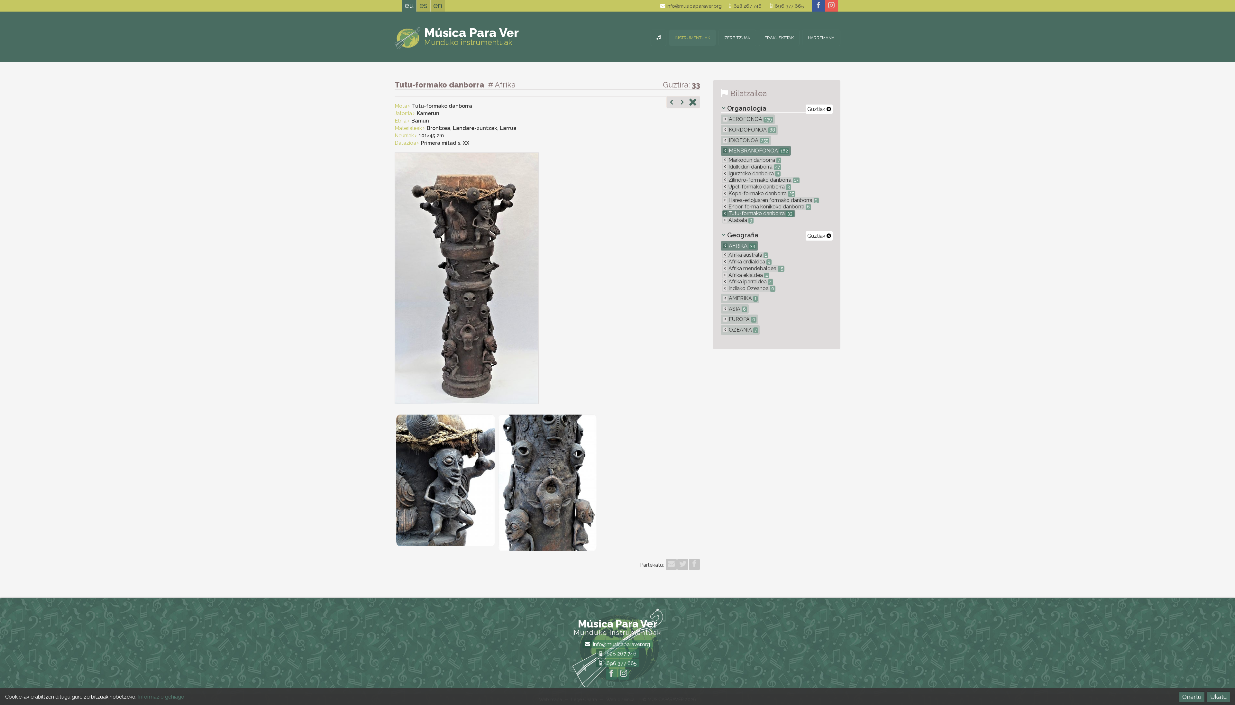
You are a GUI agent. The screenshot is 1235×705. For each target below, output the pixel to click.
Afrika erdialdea (748, 262)
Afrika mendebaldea (755, 268)
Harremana (821, 37)
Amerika (741, 298)
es (423, 5)
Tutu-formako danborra (759, 213)
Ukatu (1218, 696)
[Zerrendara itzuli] (693, 103)
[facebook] (818, 6)
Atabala (739, 220)
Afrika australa (747, 255)
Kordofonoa (751, 130)
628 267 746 (747, 6)
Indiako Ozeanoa (750, 288)
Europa (741, 319)
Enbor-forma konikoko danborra (768, 207)
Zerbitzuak (737, 37)
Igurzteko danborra (753, 173)
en (437, 5)
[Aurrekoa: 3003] (671, 103)
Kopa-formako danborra (760, 193)
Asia (736, 309)
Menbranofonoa (757, 151)
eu (409, 5)
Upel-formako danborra (758, 187)
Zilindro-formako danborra (762, 180)
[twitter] (682, 564)
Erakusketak (779, 37)
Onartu (1191, 696)
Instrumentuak (692, 37)
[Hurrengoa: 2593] (682, 103)
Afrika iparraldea (749, 282)
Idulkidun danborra (753, 167)
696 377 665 (788, 6)
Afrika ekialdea (747, 275)
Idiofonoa (747, 140)
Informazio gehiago (161, 697)
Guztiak (817, 109)
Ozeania (742, 330)
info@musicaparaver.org (693, 6)
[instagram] (831, 6)
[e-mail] (671, 564)
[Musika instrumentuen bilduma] (658, 38)
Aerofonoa (749, 119)
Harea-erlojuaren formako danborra (772, 200)
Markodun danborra (753, 160)
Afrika (741, 246)
